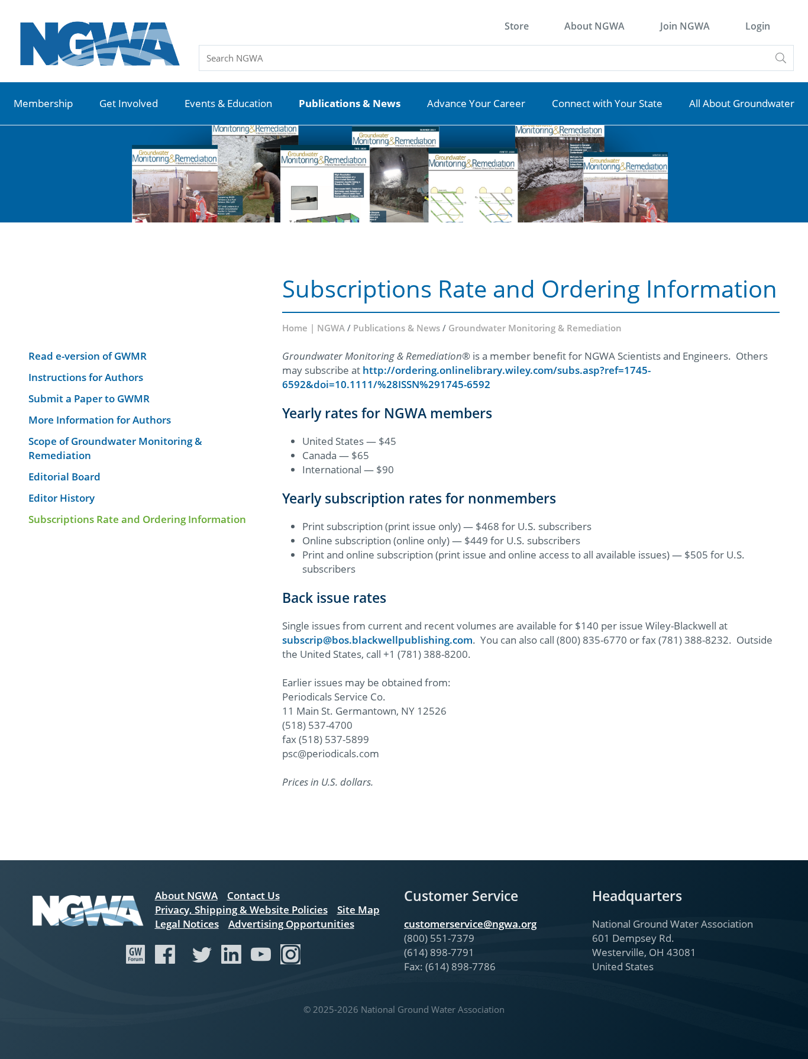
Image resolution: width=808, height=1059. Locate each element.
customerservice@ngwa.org (470, 924)
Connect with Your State (607, 103)
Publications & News (349, 103)
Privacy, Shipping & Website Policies (241, 909)
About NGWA (594, 26)
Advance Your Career (476, 103)
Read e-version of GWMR (87, 356)
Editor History (61, 498)
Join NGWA (685, 26)
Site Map (358, 909)
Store (517, 26)
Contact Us (253, 895)
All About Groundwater (741, 103)
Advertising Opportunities (291, 924)
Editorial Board (64, 476)
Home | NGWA (314, 328)
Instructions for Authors (85, 377)
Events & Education (228, 103)
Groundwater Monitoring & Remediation (535, 328)
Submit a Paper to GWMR (89, 398)
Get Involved (128, 103)
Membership (43, 103)
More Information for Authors (99, 420)
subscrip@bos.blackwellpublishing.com (377, 640)
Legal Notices (187, 924)
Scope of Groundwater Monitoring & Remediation (115, 448)
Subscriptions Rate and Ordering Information (137, 519)
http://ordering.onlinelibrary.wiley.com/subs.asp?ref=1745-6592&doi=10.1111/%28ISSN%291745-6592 (466, 377)
